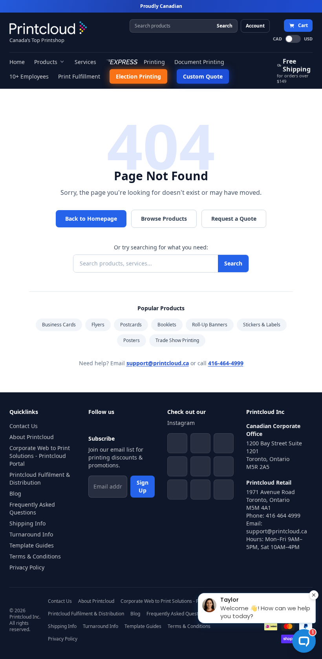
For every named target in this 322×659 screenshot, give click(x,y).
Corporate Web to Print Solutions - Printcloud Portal (39, 455)
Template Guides (31, 545)
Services (85, 62)
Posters (131, 340)
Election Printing (138, 76)
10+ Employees (29, 76)
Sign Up (142, 486)
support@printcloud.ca (157, 363)
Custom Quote (203, 76)
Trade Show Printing (177, 340)
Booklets (166, 324)
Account (255, 25)
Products (45, 62)
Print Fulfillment (79, 76)
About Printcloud (31, 437)
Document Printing (199, 62)
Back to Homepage (91, 218)
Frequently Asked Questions (32, 508)
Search (224, 25)
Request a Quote (233, 218)
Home (17, 62)
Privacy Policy (26, 567)
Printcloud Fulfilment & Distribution (39, 478)
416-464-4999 (225, 363)
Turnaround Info (31, 534)
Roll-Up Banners (209, 324)
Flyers (97, 324)
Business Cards (59, 324)
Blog (15, 493)
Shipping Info (27, 523)
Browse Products (164, 218)
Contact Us (23, 426)
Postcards (131, 324)
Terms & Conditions (35, 556)
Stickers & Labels (261, 324)
